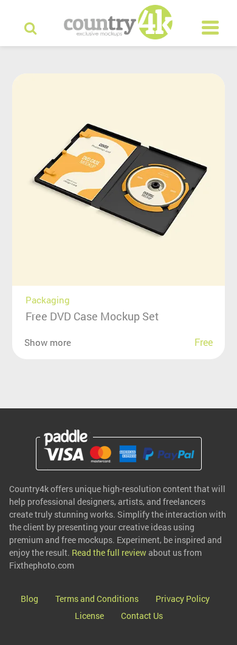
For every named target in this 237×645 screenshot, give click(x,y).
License (89, 615)
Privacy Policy (183, 598)
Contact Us (142, 615)
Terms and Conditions (97, 598)
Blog (29, 598)
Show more (47, 342)
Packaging (48, 300)
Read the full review (109, 552)
